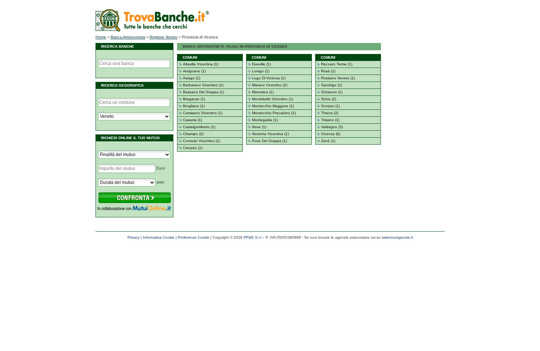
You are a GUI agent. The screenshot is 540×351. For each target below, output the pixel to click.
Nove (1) (259, 127)
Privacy (133, 237)
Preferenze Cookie (193, 237)
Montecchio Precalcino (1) (274, 113)
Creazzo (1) (192, 148)
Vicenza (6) (330, 134)
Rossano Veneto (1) (338, 78)
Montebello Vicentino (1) (272, 99)
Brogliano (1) (194, 106)
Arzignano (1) (194, 71)
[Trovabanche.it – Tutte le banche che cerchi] (152, 30)
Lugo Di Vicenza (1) (268, 78)
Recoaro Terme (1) (336, 64)
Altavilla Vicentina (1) (200, 64)
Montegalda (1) (265, 120)
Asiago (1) (191, 78)
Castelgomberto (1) (199, 127)
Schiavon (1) (331, 92)
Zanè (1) (328, 141)
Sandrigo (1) (331, 85)
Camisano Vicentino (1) (202, 113)
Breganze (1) (194, 99)
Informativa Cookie (158, 237)
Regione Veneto (163, 37)
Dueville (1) (261, 64)
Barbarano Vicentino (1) (203, 85)
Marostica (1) (263, 92)
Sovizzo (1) (330, 106)
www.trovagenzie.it (397, 237)
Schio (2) (328, 99)
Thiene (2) (329, 113)
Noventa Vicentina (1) (270, 134)
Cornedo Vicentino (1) (201, 141)
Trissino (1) (330, 120)
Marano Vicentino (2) (269, 85)
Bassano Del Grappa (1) (203, 92)
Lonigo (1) (260, 71)
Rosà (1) (328, 71)
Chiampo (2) (193, 134)
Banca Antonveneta (128, 37)
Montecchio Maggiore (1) (273, 106)
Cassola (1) (192, 120)
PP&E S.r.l (252, 237)
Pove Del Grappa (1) (269, 141)
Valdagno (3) (332, 127)
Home (101, 37)
